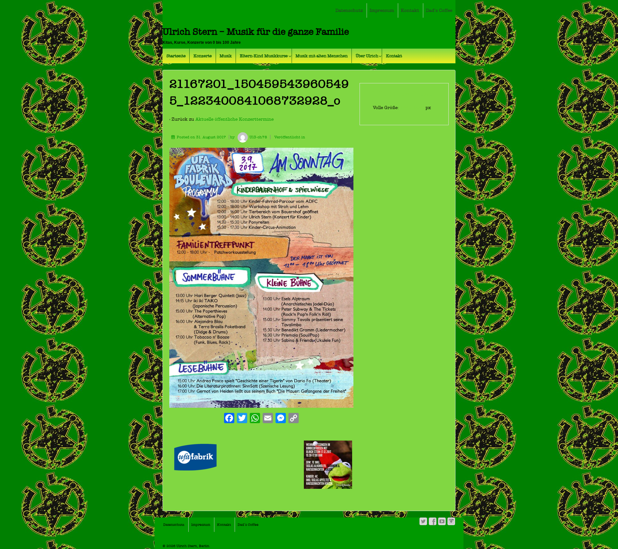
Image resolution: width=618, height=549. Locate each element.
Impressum (382, 10)
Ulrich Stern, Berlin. (192, 546)
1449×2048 (413, 107)
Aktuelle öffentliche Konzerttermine (234, 119)
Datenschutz (349, 10)
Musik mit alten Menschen (321, 55)
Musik (226, 55)
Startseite (176, 55)
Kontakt (410, 10)
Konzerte (202, 55)
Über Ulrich (367, 55)
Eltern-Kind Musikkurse (264, 55)
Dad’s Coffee (439, 10)
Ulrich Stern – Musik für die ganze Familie (256, 31)
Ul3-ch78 (258, 137)
